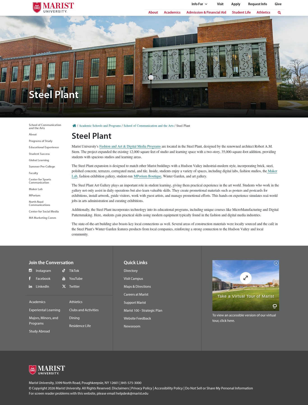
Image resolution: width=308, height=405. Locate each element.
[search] (279, 12)
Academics (172, 12)
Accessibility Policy (168, 388)
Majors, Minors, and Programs (43, 320)
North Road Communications (39, 203)
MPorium (34, 195)
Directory (131, 270)
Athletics (263, 12)
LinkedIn (42, 286)
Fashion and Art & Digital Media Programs (130, 146)
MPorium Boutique (147, 176)
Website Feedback (137, 318)
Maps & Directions (137, 286)
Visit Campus (133, 278)
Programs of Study (41, 141)
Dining (74, 318)
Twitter (74, 286)
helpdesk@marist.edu (132, 393)
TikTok (74, 270)
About (153, 12)
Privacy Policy (141, 388)
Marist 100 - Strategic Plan (143, 310)
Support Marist (135, 302)
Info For (198, 4)
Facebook (43, 278)
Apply (235, 4)
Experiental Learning (44, 310)
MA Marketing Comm (42, 217)
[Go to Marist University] (50, 6)
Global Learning (39, 160)
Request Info (257, 4)
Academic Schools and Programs (100, 125)
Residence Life (80, 325)
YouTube (76, 278)
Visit (220, 4)
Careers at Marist (136, 294)
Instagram (43, 270)
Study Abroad (39, 331)
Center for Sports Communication (40, 180)
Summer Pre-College (42, 166)
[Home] (74, 125)
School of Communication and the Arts (45, 126)
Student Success (39, 153)
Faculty (33, 173)
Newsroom (132, 326)
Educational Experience (44, 147)
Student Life (241, 12)
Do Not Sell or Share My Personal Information (219, 388)
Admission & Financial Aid (206, 12)
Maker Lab (36, 189)
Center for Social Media (44, 211)
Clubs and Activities (84, 310)
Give (278, 4)
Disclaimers (120, 388)
